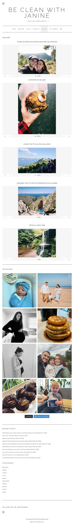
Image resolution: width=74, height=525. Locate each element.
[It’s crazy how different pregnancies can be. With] (19, 361)
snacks (4, 486)
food (4, 475)
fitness (4, 473)
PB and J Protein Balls (8, 438)
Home (14, 29)
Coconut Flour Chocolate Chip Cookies (14, 452)
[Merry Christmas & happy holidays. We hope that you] (54, 361)
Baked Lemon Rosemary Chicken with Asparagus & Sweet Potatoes (22, 444)
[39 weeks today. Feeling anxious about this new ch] (54, 290)
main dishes (5, 481)
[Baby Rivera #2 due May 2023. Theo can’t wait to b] (54, 396)
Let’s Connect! (53, 29)
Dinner (4, 470)
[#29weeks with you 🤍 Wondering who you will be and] (19, 325)
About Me (21, 29)
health (4, 478)
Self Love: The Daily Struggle (11, 435)
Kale (31, 522)
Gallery (44, 29)
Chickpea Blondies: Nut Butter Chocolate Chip (16, 457)
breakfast (5, 467)
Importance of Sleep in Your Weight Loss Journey (17, 446)
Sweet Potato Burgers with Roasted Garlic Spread (17, 441)
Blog (28, 29)
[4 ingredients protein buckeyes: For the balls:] (19, 396)
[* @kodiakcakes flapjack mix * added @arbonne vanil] (54, 325)
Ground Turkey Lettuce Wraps (11, 455)
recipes (4, 484)
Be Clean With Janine (37, 12)
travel (4, 492)
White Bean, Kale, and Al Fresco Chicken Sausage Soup (18, 433)
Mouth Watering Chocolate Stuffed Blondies (16, 449)
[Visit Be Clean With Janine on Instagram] (3, 4)
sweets (4, 489)
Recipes (35, 29)
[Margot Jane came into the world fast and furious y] (19, 290)
